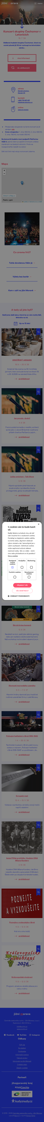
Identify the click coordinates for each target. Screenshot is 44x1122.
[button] (19, 596)
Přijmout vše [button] (22, 585)
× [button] (38, 524)
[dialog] (22, 561)
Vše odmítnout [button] (22, 591)
